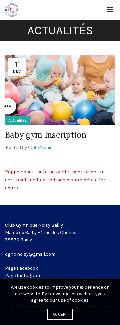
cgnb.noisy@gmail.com (30, 254)
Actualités (17, 120)
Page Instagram (22, 275)
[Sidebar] (8, 106)
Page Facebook (21, 268)
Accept (60, 314)
